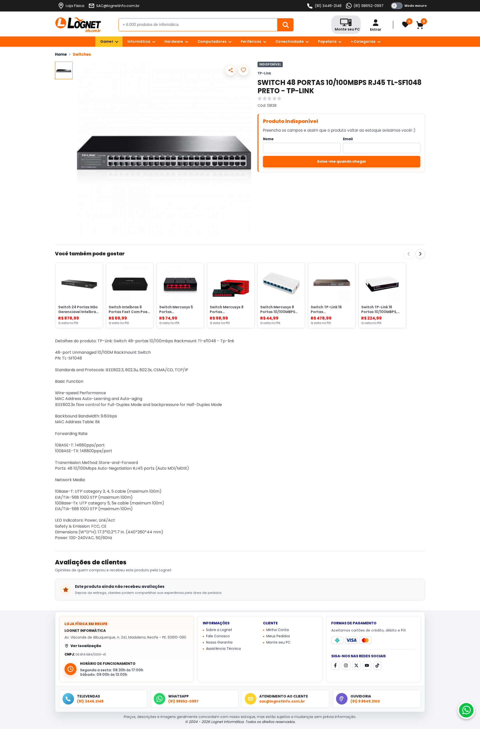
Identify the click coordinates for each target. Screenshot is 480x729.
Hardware (173, 41)
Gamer (106, 41)
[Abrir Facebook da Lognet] (335, 665)
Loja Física (75, 5)
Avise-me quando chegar (341, 161)
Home (61, 54)
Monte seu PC (278, 642)
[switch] (408, 5)
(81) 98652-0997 (369, 5)
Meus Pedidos (278, 636)
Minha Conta (277, 630)
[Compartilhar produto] (230, 70)
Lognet (78, 24)
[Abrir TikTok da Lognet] (377, 665)
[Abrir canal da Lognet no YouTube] (367, 665)
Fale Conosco (218, 636)
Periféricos (251, 41)
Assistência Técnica (223, 649)
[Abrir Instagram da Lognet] (346, 665)
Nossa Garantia (219, 642)
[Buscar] (286, 24)
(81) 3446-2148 (328, 5)
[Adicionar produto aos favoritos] (243, 70)
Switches (82, 54)
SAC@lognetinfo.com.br (118, 5)
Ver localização (85, 645)
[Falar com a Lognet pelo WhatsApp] (466, 710)
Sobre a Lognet (219, 630)
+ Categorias (363, 41)
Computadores (212, 41)
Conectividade (290, 41)
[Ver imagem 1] (63, 70)
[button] (164, 149)
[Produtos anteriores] (409, 254)
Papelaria (327, 41)
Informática (139, 41)
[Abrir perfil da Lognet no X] (356, 665)
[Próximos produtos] (420, 254)
